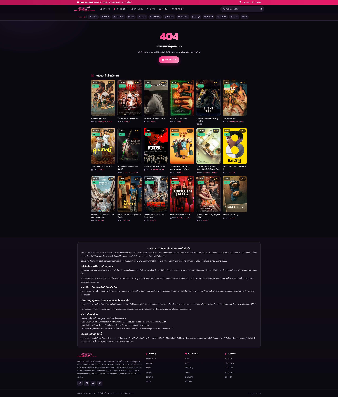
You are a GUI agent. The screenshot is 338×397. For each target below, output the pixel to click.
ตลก (132, 16)
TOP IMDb (179, 8)
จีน (246, 16)
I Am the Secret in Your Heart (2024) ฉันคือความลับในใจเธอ (208, 169)
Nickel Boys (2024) (230, 214)
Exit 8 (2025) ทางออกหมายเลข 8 (235, 167)
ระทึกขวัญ (156, 16)
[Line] (86, 383)
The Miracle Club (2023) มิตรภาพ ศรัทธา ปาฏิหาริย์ (180, 167)
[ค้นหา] (261, 9)
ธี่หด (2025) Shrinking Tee (128, 118)
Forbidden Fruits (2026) (180, 214)
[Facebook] (80, 383)
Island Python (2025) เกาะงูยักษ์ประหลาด (155, 216)
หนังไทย (152, 8)
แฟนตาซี (170, 16)
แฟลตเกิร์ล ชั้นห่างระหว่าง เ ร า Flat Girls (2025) (102, 216)
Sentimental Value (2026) (154, 118)
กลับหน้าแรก (170, 59)
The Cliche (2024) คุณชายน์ (102, 166)
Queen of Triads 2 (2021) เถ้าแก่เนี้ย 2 (208, 216)
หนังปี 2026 (229, 363)
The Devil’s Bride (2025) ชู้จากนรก (207, 119)
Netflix (165, 8)
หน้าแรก (106, 8)
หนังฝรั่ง (223, 16)
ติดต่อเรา (228, 377)
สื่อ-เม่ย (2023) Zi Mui (178, 118)
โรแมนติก (184, 16)
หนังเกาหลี (149, 377)
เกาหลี (235, 16)
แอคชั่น (94, 16)
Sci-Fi (143, 16)
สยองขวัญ (119, 16)
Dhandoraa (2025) (98, 118)
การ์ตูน (197, 16)
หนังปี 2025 (229, 367)
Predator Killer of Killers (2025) (128, 167)
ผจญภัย (210, 16)
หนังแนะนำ (138, 8)
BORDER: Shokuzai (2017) (154, 166)
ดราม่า (106, 16)
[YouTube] (93, 383)
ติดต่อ (258, 393)
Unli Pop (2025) (229, 118)
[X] (99, 383)
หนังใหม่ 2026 (122, 8)
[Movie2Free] (84, 8)
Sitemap (250, 393)
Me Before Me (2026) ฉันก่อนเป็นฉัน (129, 216)
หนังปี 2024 (229, 372)
